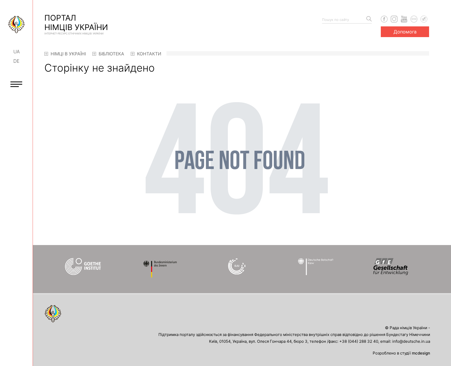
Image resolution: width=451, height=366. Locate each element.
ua (16, 51)
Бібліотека (110, 53)
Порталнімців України (76, 24)
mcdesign (421, 353)
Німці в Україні (67, 53)
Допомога (405, 31)
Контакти (148, 53)
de (16, 61)
